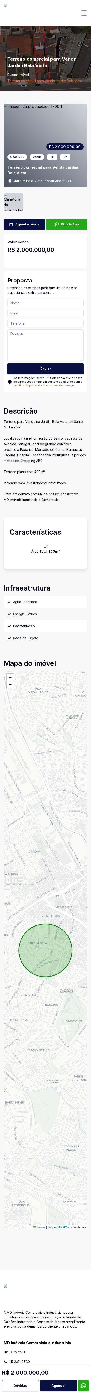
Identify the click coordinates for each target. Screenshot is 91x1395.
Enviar (45, 369)
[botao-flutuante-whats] (83, 1385)
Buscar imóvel (18, 75)
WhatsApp (70, 224)
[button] (10, 677)
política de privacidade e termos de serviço (44, 385)
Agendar (58, 1386)
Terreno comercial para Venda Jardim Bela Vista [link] (44, 81)
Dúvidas (20, 1386)
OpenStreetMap (60, 1227)
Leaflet (41, 1227)
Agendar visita (27, 224)
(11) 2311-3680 (19, 1362)
